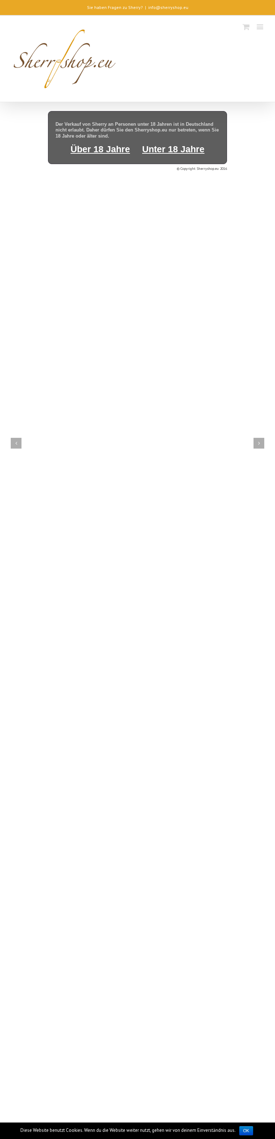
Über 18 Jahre (100, 149)
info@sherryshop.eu (168, 7)
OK (246, 1130)
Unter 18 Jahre (173, 149)
